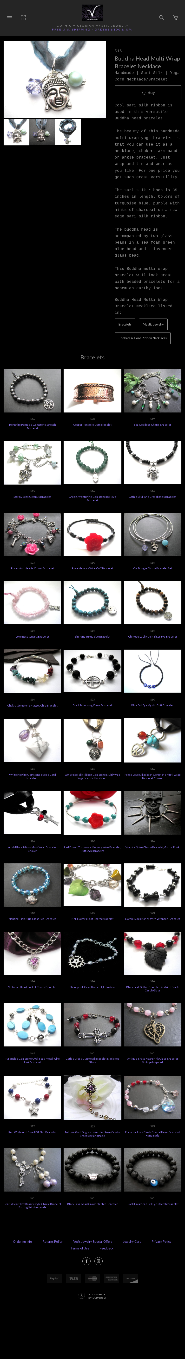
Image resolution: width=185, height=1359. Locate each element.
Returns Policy (53, 1241)
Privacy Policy (161, 1241)
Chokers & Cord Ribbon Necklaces (143, 338)
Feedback (106, 1248)
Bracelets (125, 324)
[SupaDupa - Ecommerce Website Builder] (82, 1296)
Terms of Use (80, 1248)
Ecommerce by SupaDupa (97, 1296)
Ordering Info (22, 1241)
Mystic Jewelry (153, 324)
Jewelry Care (132, 1241)
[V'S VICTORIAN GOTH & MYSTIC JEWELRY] (92, 13)
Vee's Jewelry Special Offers (92, 1241)
